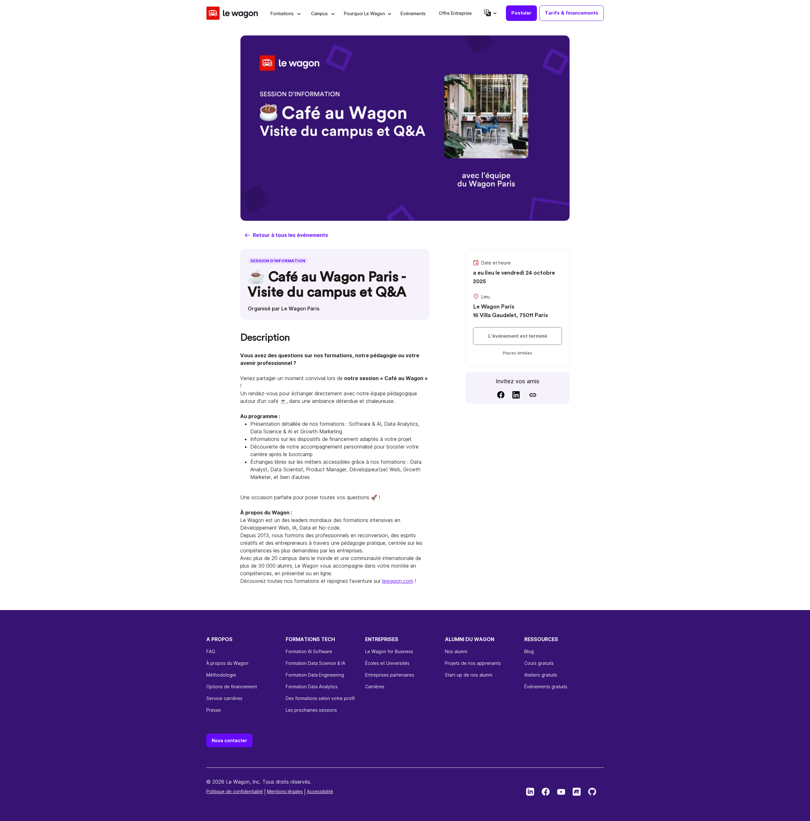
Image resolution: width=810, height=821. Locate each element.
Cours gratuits (539, 663)
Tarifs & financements (571, 13)
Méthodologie (221, 675)
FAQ (210, 651)
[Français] (490, 12)
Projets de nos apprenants (473, 663)
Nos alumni (456, 651)
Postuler (521, 13)
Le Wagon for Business (389, 651)
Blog (529, 651)
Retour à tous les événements (290, 235)
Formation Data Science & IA (315, 663)
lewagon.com (397, 581)
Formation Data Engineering (315, 675)
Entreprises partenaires (389, 675)
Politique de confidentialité (234, 791)
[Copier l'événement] (532, 395)
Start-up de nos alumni (468, 675)
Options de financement (231, 686)
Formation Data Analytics (312, 686)
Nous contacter (229, 740)
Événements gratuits (545, 686)
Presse (213, 710)
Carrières (374, 686)
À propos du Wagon (227, 663)
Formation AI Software (309, 651)
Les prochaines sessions (311, 710)
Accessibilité (320, 791)
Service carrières (224, 698)
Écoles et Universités (387, 663)
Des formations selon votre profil (320, 698)
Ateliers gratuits (540, 675)
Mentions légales (285, 791)
